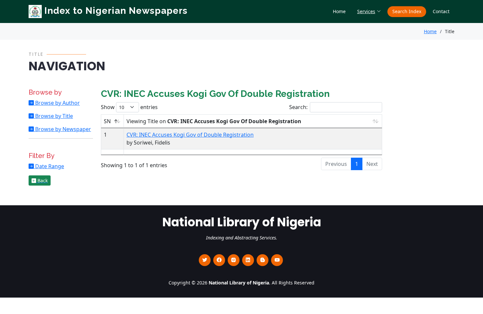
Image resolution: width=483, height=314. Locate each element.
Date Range (49, 166)
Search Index (406, 11)
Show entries (129, 107)
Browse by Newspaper (62, 129)
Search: (298, 107)
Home (339, 11)
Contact (441, 11)
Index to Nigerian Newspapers (115, 10)
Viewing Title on (213, 121)
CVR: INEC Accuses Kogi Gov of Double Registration (190, 134)
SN (107, 121)
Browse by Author (57, 102)
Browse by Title (53, 116)
